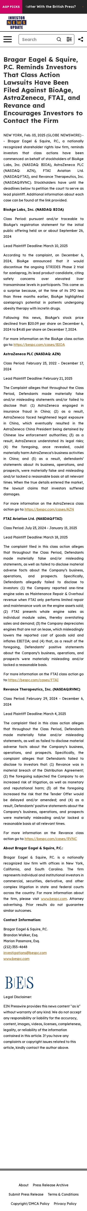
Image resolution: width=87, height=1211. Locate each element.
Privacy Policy (65, 1203)
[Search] (59, 39)
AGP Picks (11, 7)
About (24, 1185)
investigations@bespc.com (25, 953)
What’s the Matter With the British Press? (40, 7)
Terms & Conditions (63, 1194)
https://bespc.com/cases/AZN (49, 509)
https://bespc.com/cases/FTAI (33, 680)
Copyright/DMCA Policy (30, 1203)
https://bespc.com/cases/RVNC (51, 839)
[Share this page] (81, 39)
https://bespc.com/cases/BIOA (39, 345)
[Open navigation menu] (7, 39)
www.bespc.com (16, 959)
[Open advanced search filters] (69, 39)
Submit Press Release (26, 1194)
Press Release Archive (50, 1185)
